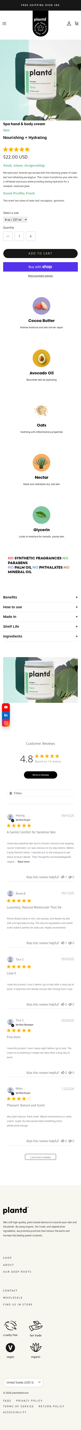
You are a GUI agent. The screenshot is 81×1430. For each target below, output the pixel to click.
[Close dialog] (75, 690)
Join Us (21, 733)
